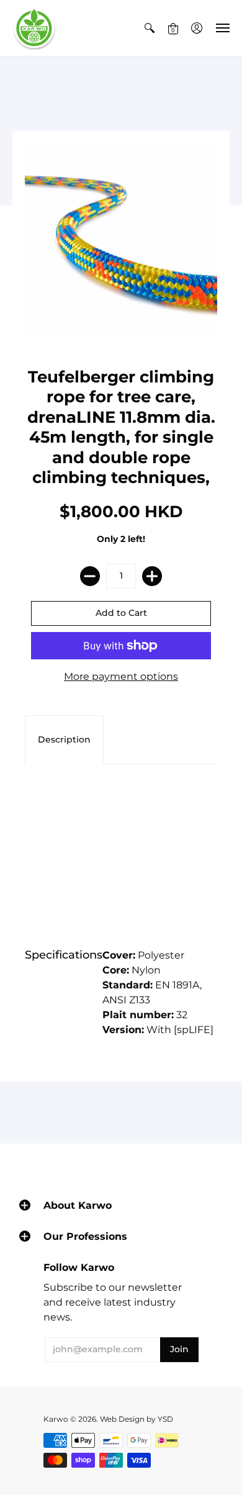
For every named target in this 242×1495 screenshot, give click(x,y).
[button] (149, 28)
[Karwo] (34, 28)
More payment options (121, 676)
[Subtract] (90, 576)
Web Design (122, 1419)
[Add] (152, 576)
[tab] (64, 740)
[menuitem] (149, 28)
